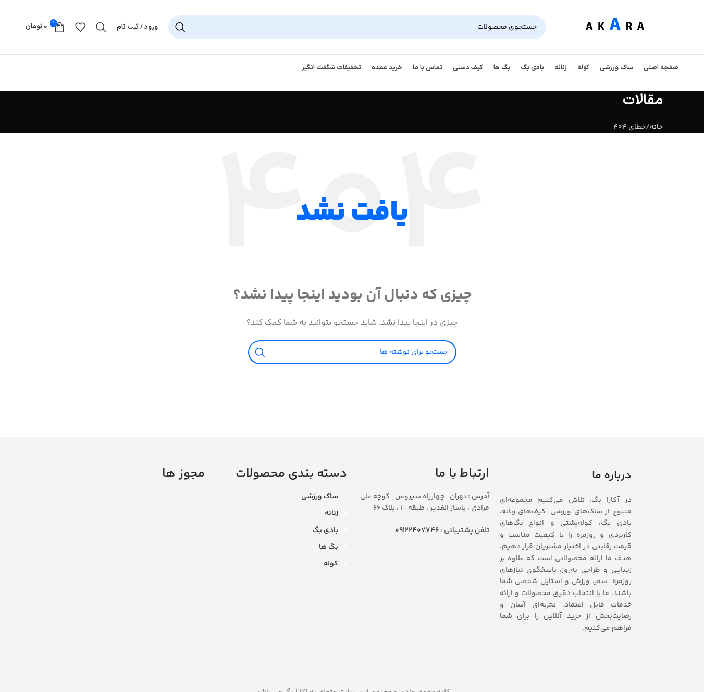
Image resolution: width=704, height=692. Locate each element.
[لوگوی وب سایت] (617, 27)
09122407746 (417, 530)
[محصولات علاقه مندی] (80, 27)
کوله (331, 564)
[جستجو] (180, 27)
